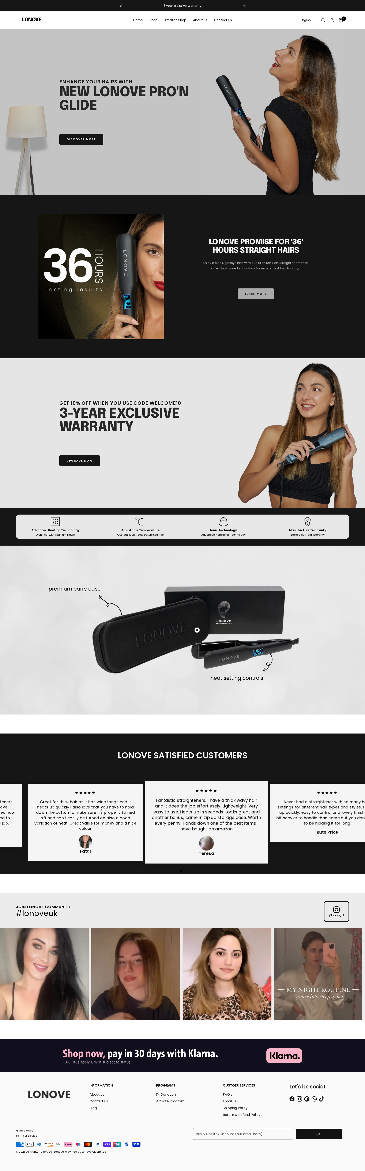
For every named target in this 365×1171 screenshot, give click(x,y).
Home (138, 20)
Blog (93, 1108)
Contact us (223, 20)
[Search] (323, 20)
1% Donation (166, 1094)
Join (319, 1133)
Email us (229, 1101)
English (306, 20)
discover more (81, 139)
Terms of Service (26, 1135)
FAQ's (227, 1094)
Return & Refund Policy (241, 1114)
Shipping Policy (235, 1108)
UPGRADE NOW (80, 461)
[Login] (332, 20)
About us (200, 20)
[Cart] (341, 20)
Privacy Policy (24, 1130)
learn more (256, 294)
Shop (154, 20)
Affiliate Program (170, 1101)
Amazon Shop (175, 20)
